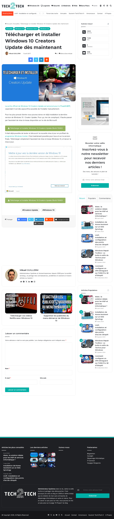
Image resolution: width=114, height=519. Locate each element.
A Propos (108, 13)
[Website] (21, 281)
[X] (36, 59)
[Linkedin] (41, 59)
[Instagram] (34, 281)
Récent (82, 198)
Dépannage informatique (95, 458)
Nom (7, 368)
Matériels (66, 6)
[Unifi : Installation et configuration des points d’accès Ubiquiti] (87, 238)
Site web (43, 378)
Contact (100, 13)
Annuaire (63, 13)
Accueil (9, 24)
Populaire (92, 198)
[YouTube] (31, 281)
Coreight (90, 456)
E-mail (8, 378)
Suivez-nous (64, 447)
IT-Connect (91, 461)
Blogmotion (91, 453)
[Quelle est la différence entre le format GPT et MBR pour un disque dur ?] (43, 454)
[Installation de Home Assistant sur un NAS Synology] (87, 225)
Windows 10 (19, 29)
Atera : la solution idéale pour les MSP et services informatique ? (101, 211)
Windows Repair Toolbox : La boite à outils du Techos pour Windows (102, 255)
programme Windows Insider (16, 136)
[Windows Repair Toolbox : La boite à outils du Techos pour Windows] (87, 253)
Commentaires (105, 198)
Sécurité (56, 6)
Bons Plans (85, 6)
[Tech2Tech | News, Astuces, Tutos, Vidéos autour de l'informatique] (13, 5)
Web (75, 6)
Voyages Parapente (94, 463)
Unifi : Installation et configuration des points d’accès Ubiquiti (35, 13)
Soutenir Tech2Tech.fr (76, 13)
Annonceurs (91, 13)
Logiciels (46, 6)
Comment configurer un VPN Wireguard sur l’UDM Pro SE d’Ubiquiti (102, 270)
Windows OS (34, 6)
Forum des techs (52, 13)
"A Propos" (58, 503)
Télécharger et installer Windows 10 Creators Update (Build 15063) (36, 128)
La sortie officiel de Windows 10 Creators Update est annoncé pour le (37, 106)
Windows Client (32, 29)
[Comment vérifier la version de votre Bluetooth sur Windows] (51, 465)
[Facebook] (30, 59)
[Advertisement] (39, 246)
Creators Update (30, 210)
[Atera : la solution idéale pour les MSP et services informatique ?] (87, 210)
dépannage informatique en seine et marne (53, 498)
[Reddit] (46, 59)
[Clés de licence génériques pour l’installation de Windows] (34, 454)
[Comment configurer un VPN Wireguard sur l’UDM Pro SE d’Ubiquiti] (87, 269)
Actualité (16, 24)
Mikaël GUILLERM (14, 53)
